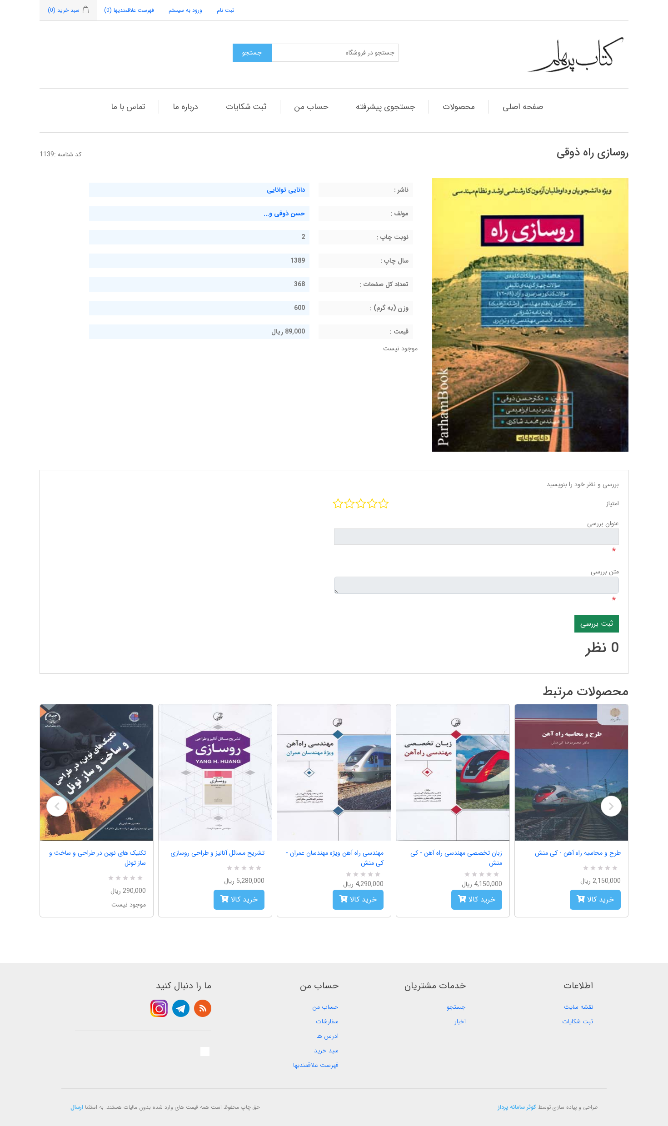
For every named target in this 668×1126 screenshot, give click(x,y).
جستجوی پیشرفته (385, 106)
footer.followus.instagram (159, 1008)
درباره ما (185, 106)
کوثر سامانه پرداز (517, 1107)
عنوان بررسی (603, 523)
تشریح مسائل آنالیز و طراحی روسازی (217, 853)
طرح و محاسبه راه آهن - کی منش (578, 853)
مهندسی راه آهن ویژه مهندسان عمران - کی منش (334, 858)
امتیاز (612, 503)
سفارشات (327, 1021)
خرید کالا (243, 899)
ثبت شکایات (246, 106)
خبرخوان (202, 1008)
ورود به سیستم (185, 10)
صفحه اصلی (523, 106)
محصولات (459, 106)
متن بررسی (605, 572)
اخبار (460, 1021)
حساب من (311, 106)
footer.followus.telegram (180, 1008)
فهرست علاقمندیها (316, 1065)
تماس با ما (128, 106)
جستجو (456, 1007)
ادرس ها (327, 1036)
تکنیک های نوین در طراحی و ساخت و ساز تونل (97, 858)
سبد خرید (326, 1051)
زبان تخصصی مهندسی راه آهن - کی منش (456, 858)
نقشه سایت (578, 1007)
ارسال (76, 1107)
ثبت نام (225, 10)
